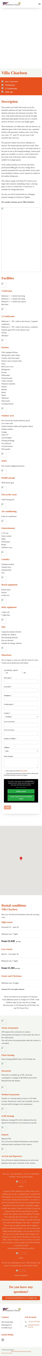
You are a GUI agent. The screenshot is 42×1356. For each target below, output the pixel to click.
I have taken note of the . (17, 771)
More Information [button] (21, 787)
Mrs (24, 672)
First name (8, 678)
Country (7, 713)
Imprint (3, 1353)
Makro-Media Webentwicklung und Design (21, 1351)
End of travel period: (9, 730)
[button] (40, 4)
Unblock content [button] (21, 791)
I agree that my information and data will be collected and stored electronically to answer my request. (21, 774)
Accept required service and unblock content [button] (21, 797)
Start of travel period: (9, 721)
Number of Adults (10, 738)
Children (6, 747)
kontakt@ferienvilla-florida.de (22, 1298)
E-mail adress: (9, 704)
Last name (8, 686)
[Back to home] (11, 4)
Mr (7, 672)
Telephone (8, 695)
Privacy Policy (9, 1353)
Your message (8, 756)
